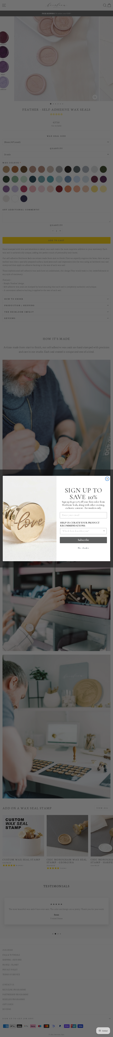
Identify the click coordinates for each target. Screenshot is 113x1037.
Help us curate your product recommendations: (80, 524)
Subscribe (83, 540)
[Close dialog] (107, 479)
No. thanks (83, 548)
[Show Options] (104, 531)
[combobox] (82, 531)
